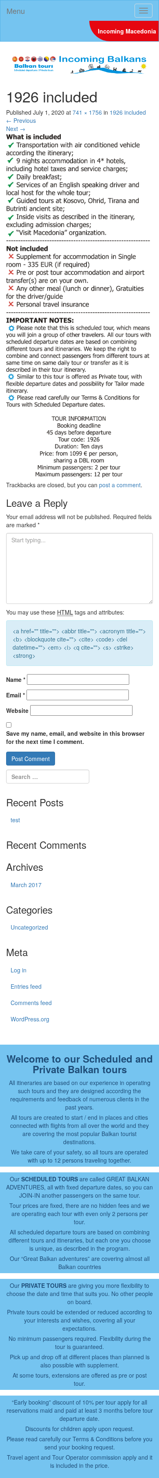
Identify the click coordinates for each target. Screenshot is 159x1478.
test (15, 820)
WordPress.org (30, 1019)
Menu (16, 10)
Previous (21, 120)
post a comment (120, 485)
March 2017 (26, 885)
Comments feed (31, 1003)
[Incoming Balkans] (79, 64)
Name (15, 679)
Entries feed (26, 986)
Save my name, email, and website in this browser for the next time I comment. (75, 737)
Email (15, 695)
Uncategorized (29, 927)
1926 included (128, 112)
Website (17, 710)
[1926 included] (79, 306)
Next (15, 128)
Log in (18, 970)
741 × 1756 (87, 112)
